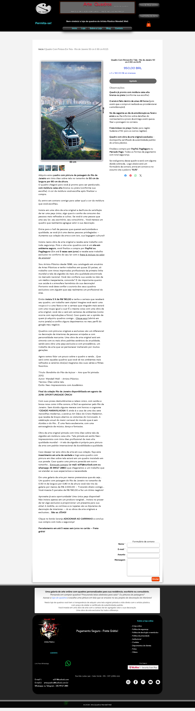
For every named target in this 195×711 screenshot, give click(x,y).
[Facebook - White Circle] (135, 682)
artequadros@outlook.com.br (56, 682)
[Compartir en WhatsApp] (135, 175)
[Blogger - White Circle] (158, 682)
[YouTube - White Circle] (150, 682)
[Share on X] (140, 175)
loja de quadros (59, 597)
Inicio (41, 49)
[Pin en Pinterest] (130, 175)
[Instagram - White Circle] (128, 682)
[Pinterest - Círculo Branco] (143, 682)
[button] (148, 24)
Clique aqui (82, 318)
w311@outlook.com (61, 679)
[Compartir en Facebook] (125, 175)
